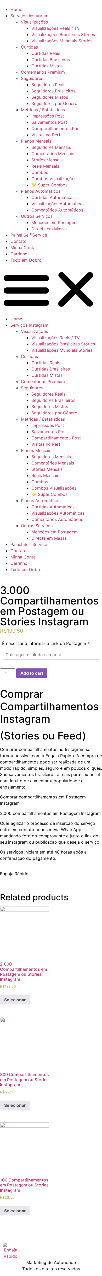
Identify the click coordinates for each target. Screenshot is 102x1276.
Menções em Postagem (54, 222)
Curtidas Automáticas (53, 197)
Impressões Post (47, 116)
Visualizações (34, 22)
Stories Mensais (47, 159)
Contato (18, 241)
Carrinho (18, 253)
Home (16, 9)
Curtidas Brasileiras (50, 59)
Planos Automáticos (40, 191)
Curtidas (29, 47)
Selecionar (15, 999)
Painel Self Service (28, 235)
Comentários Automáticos (57, 210)
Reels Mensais (45, 166)
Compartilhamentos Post (56, 128)
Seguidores (32, 78)
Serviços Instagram (29, 15)
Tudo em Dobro (26, 260)
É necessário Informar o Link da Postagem (45, 643)
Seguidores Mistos (49, 97)
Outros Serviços (37, 216)
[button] (51, 289)
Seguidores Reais (48, 84)
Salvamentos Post (49, 122)
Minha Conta (23, 247)
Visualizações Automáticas (57, 203)
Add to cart (31, 673)
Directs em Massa (49, 228)
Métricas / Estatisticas (43, 109)
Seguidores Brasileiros (53, 90)
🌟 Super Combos (49, 184)
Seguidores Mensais (51, 147)
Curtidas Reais (45, 53)
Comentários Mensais (52, 153)
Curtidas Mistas (47, 65)
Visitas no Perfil (47, 134)
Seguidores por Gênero (54, 103)
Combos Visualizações (53, 178)
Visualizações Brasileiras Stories (63, 34)
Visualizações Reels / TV (55, 28)
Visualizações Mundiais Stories (61, 40)
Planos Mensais (36, 141)
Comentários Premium (43, 72)
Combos (39, 172)
